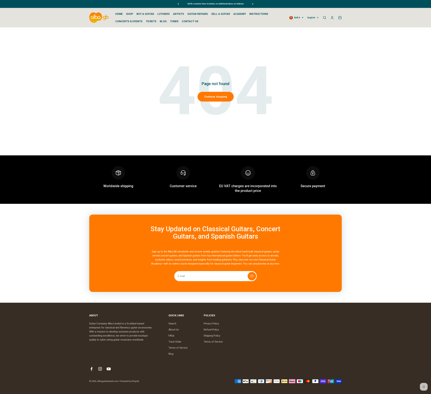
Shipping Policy (212, 335)
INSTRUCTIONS (258, 13)
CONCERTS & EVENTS (128, 21)
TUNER (174, 21)
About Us (174, 329)
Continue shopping (215, 96)
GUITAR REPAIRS (197, 13)
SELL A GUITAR (220, 13)
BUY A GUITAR (145, 13)
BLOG (163, 21)
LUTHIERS (163, 13)
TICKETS (151, 21)
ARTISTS (178, 13)
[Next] (252, 4)
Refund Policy (211, 329)
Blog (171, 353)
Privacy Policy (211, 323)
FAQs (171, 335)
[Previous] (178, 4)
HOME (119, 13)
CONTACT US (190, 21)
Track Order (175, 341)
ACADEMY (239, 13)
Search (172, 323)
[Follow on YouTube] (108, 369)
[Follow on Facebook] (91, 369)
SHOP (129, 13)
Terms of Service (178, 347)
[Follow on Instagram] (100, 369)
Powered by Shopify (129, 381)
